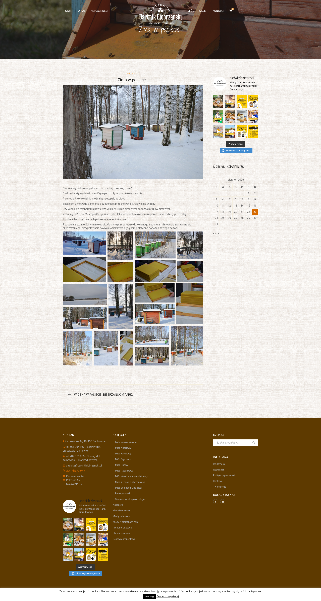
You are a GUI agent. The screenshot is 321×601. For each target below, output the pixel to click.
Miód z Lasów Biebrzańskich (129, 482)
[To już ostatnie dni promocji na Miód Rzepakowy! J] (242, 116)
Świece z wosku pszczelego (129, 499)
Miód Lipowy (120, 465)
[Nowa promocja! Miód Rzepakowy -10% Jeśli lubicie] (242, 131)
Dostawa (218, 481)
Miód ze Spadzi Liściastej (127, 487)
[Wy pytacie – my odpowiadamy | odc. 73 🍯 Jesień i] (230, 101)
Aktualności (99, 10)
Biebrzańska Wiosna (125, 442)
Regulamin (219, 469)
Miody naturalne (121, 516)
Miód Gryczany (122, 459)
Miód (190, 10)
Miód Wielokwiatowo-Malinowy (130, 476)
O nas (82, 10)
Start (69, 10)
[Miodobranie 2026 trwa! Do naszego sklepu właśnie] (230, 116)
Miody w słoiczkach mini (125, 522)
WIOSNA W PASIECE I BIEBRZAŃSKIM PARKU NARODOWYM (113, 394)
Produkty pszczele (122, 527)
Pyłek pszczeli (121, 493)
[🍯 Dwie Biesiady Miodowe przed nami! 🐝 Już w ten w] (242, 101)
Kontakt (218, 10)
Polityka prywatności (224, 475)
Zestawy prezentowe (124, 539)
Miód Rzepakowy (123, 470)
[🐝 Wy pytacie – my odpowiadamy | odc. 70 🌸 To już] (230, 131)
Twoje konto (219, 486)
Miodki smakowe (122, 510)
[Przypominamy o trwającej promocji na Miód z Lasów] (218, 101)
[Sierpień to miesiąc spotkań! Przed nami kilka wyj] (218, 131)
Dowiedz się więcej (167, 596)
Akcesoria (118, 505)
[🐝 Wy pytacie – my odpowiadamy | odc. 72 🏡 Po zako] (218, 116)
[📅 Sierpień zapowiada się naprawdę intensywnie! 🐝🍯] (253, 131)
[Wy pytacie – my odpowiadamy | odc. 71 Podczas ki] (253, 116)
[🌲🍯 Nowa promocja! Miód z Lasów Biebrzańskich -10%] (253, 101)
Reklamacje (219, 464)
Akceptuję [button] (149, 596)
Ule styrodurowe (121, 533)
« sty (216, 233)
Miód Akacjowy (122, 448)
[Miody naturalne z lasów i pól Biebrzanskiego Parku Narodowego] (160, 14)
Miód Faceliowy (122, 453)
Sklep (203, 10)
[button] (84, 243)
